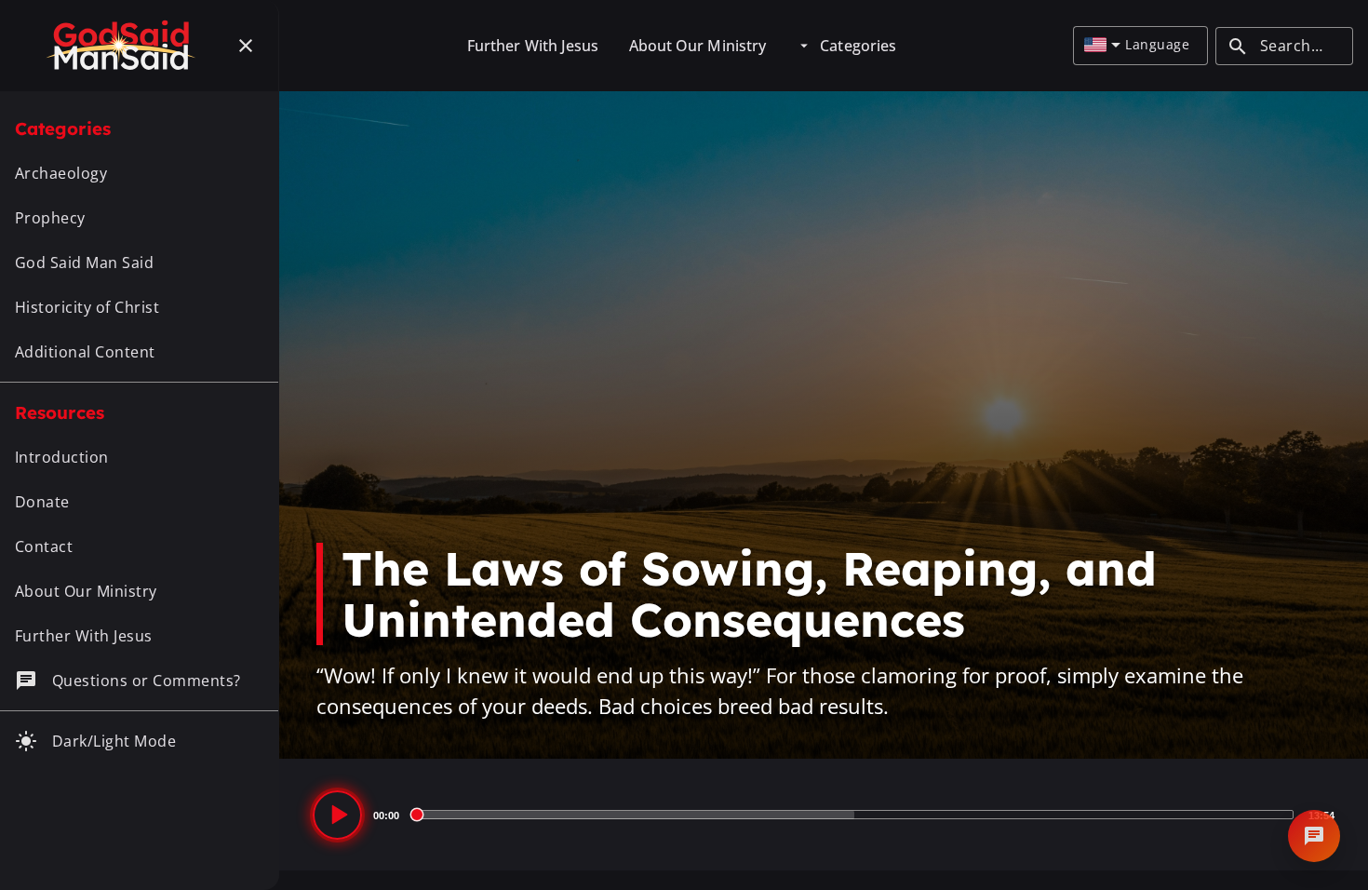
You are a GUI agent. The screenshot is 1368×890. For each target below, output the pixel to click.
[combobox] (1102, 46)
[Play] (337, 815)
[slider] (854, 814)
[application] (823, 814)
